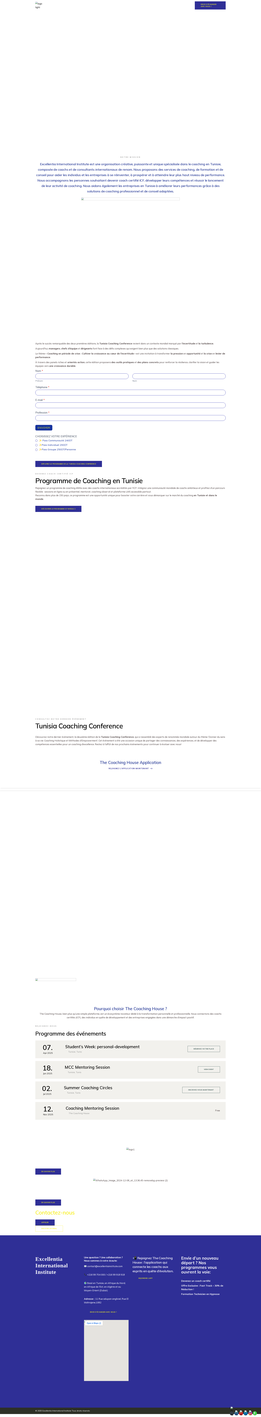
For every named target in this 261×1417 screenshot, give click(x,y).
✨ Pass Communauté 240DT (55, 440)
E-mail (40, 400)
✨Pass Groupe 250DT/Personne (57, 449)
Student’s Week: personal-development (102, 1046)
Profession (42, 412)
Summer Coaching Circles (88, 1087)
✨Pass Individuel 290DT (53, 444)
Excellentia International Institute (57, 1411)
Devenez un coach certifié (195, 1280)
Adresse (88, 1298)
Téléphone (42, 387)
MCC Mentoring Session (87, 1067)
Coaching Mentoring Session (92, 1108)
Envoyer (44, 427)
